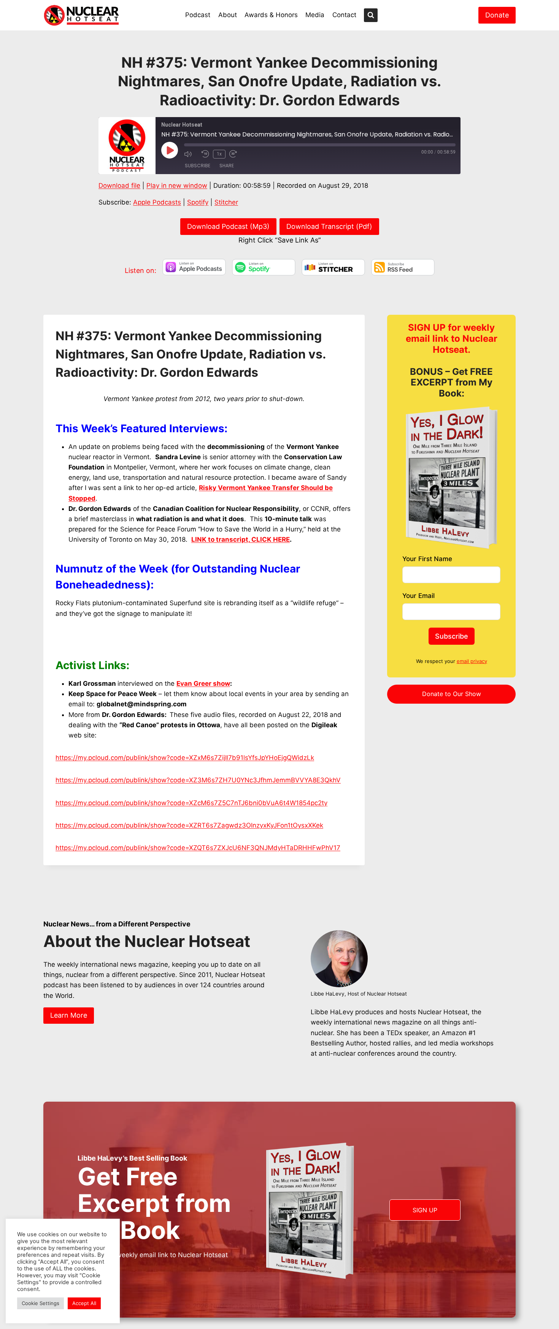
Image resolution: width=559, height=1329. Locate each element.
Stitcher (226, 202)
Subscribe (197, 165)
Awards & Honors (271, 15)
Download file (119, 185)
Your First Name (427, 559)
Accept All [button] (84, 1303)
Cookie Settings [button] (40, 1303)
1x (219, 154)
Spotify (197, 202)
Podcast (197, 15)
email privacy (472, 661)
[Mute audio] (191, 154)
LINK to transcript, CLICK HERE (240, 539)
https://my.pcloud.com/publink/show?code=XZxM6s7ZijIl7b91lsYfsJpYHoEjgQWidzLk (185, 757)
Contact (344, 15)
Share (226, 165)
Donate (497, 15)
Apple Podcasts (157, 202)
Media (314, 15)
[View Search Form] (371, 15)
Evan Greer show (203, 683)
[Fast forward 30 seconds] (236, 154)
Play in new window (176, 185)
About (227, 15)
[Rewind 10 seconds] (205, 154)
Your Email (418, 595)
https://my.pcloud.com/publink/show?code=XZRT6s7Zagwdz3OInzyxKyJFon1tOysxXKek (189, 825)
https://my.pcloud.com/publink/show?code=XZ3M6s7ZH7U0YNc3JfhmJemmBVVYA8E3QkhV (198, 780)
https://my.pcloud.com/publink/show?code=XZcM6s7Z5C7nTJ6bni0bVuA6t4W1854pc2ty (191, 803)
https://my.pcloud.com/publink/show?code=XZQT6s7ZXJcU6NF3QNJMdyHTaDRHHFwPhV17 (198, 848)
